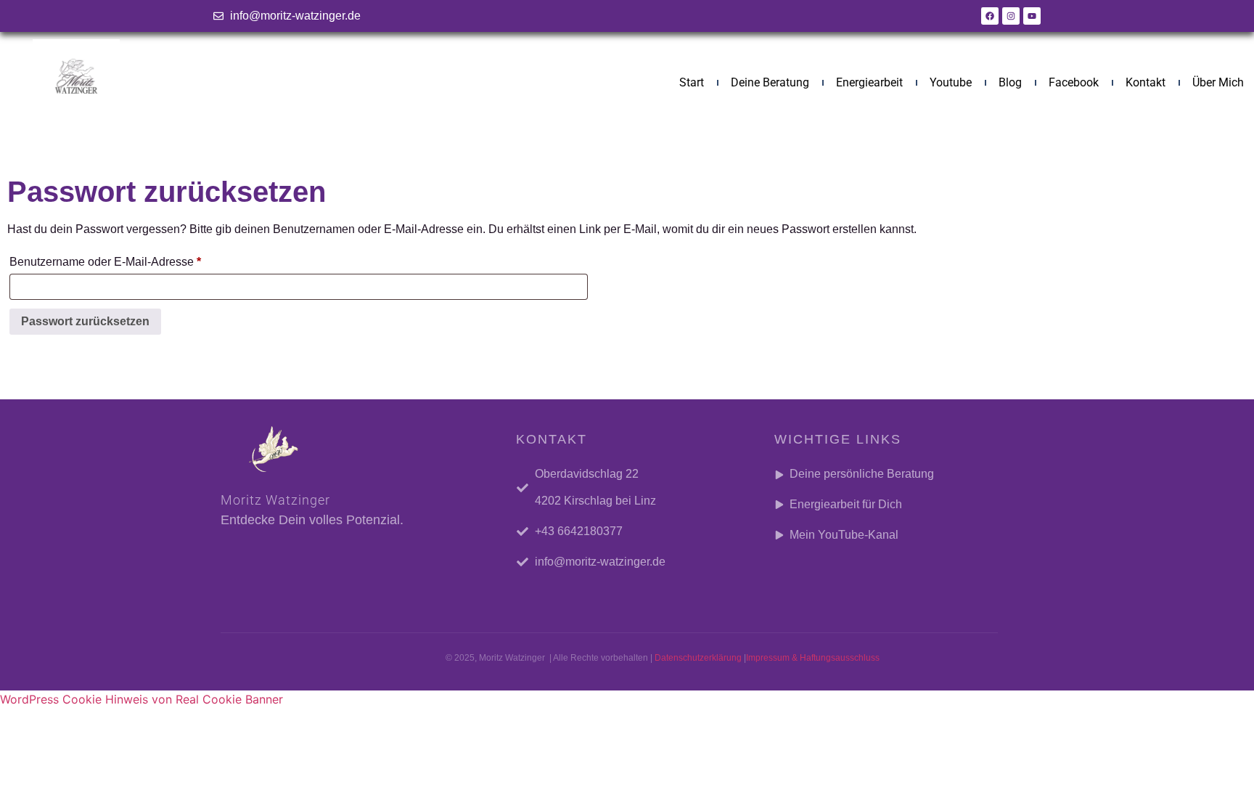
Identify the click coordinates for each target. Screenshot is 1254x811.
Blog (1010, 82)
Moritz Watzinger (275, 500)
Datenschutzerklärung (698, 658)
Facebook (1074, 82)
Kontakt (1145, 82)
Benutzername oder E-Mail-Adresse (134, 259)
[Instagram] (1011, 16)
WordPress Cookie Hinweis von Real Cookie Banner (141, 699)
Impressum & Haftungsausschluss (813, 658)
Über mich (1218, 82)
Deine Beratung (770, 82)
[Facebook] (990, 16)
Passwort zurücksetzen (85, 321)
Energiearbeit (869, 82)
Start (691, 82)
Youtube (951, 82)
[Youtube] (1032, 16)
